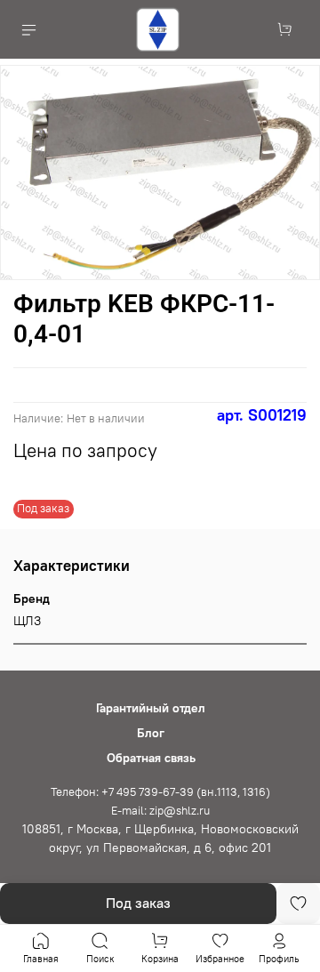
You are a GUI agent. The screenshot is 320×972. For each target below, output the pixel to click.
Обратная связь (151, 758)
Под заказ (138, 903)
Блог (150, 733)
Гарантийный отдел (150, 708)
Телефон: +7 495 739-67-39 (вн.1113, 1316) (160, 792)
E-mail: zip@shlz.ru (160, 810)
